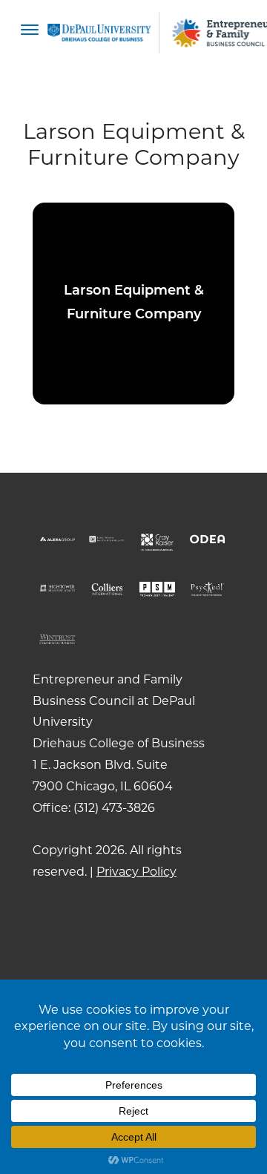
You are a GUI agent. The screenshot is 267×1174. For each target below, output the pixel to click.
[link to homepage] (99, 33)
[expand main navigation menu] (30, 33)
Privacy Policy (136, 872)
